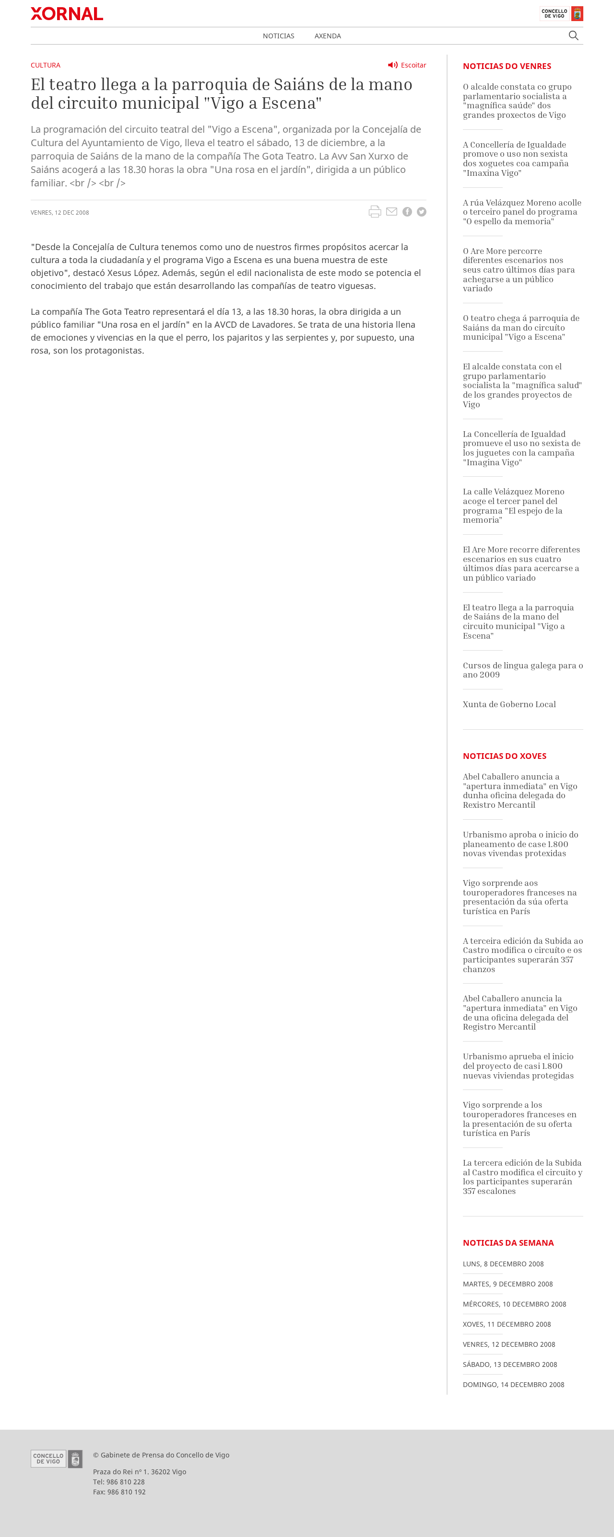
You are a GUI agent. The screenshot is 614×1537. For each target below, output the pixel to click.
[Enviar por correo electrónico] (391, 212)
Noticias (279, 35)
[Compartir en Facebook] (407, 213)
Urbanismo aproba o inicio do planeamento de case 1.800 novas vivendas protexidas (521, 843)
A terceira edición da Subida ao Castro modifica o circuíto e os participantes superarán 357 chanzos (523, 955)
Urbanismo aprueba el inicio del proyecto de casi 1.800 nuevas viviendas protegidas (518, 1065)
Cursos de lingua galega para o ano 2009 (523, 670)
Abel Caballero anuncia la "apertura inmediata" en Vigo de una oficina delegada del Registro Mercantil (520, 1012)
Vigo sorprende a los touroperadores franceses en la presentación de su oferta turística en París (520, 1119)
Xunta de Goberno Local (509, 704)
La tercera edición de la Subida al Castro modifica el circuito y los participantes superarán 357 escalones (523, 1177)
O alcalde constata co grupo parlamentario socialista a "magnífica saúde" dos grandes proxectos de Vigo (517, 100)
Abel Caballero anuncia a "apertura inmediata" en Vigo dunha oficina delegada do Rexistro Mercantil (520, 790)
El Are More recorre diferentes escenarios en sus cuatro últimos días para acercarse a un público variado (521, 563)
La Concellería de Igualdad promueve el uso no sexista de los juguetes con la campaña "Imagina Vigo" (521, 448)
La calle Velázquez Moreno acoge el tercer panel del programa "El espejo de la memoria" (514, 505)
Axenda (328, 35)
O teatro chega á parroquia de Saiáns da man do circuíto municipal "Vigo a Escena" (521, 327)
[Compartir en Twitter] (421, 213)
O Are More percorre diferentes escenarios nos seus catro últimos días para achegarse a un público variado (519, 270)
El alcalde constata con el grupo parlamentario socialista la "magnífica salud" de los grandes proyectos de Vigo (522, 385)
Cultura (45, 64)
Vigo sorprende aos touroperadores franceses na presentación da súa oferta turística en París (520, 897)
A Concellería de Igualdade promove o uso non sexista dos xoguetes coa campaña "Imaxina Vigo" (516, 158)
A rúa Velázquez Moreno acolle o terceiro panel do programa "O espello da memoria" (522, 211)
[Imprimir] (374, 212)
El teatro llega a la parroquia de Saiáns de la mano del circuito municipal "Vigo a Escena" (518, 621)
